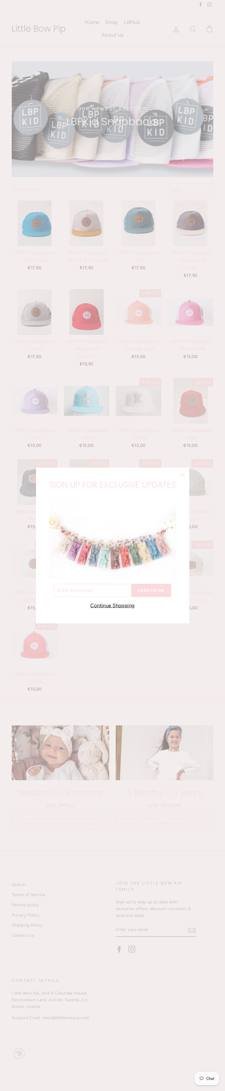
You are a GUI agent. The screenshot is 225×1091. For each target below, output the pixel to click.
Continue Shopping (112, 605)
